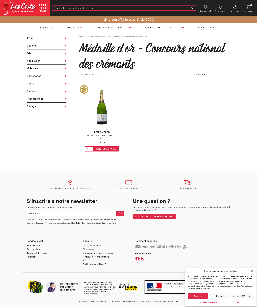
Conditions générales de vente (98, 253)
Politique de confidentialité (228, 302)
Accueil (81, 37)
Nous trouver (220, 11)
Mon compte (235, 11)
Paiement (31, 256)
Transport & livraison (37, 253)
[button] (251, 271)
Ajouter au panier (106, 149)
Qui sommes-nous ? (93, 245)
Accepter (198, 296)
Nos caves (88, 249)
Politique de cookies (208, 302)
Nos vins (45, 28)
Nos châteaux (206, 28)
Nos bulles (73, 28)
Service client (205, 11)
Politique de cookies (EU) (95, 264)
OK (120, 213)
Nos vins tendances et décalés (163, 28)
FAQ (85, 260)
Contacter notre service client (154, 216)
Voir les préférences (242, 296)
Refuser (220, 296)
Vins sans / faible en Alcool (112, 28)
